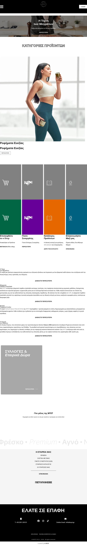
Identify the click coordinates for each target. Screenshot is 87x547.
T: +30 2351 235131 (21, 522)
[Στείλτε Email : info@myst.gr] (65, 519)
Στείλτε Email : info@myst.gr (65, 522)
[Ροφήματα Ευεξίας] (42, 99)
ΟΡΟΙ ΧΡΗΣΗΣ (35, 534)
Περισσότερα (5, 153)
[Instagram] (43, 521)
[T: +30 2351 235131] (21, 519)
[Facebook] (38, 521)
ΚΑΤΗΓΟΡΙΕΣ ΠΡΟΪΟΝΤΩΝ (43, 45)
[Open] (1, 6)
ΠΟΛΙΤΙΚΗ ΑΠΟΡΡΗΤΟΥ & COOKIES (47, 534)
